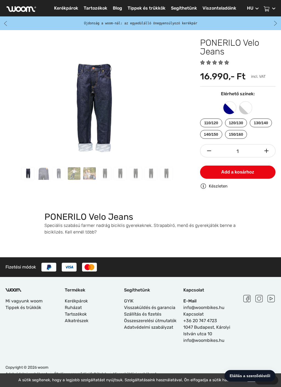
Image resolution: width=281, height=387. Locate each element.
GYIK (129, 301)
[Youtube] (271, 297)
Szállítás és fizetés (142, 314)
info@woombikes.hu (203, 307)
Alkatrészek (76, 320)
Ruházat (73, 307)
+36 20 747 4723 (200, 320)
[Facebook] (247, 297)
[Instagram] (259, 297)
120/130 (236, 123)
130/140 (261, 123)
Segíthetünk (184, 8)
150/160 (236, 134)
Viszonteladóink (219, 8)
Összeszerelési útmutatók (150, 320)
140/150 (211, 134)
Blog (117, 8)
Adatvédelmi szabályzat (148, 327)
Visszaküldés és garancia (149, 307)
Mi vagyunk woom (24, 301)
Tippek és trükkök (146, 8)
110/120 (211, 123)
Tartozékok (95, 8)
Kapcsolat (193, 314)
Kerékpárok (66, 8)
